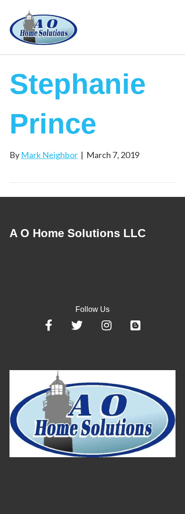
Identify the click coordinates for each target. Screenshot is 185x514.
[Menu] (14, 270)
